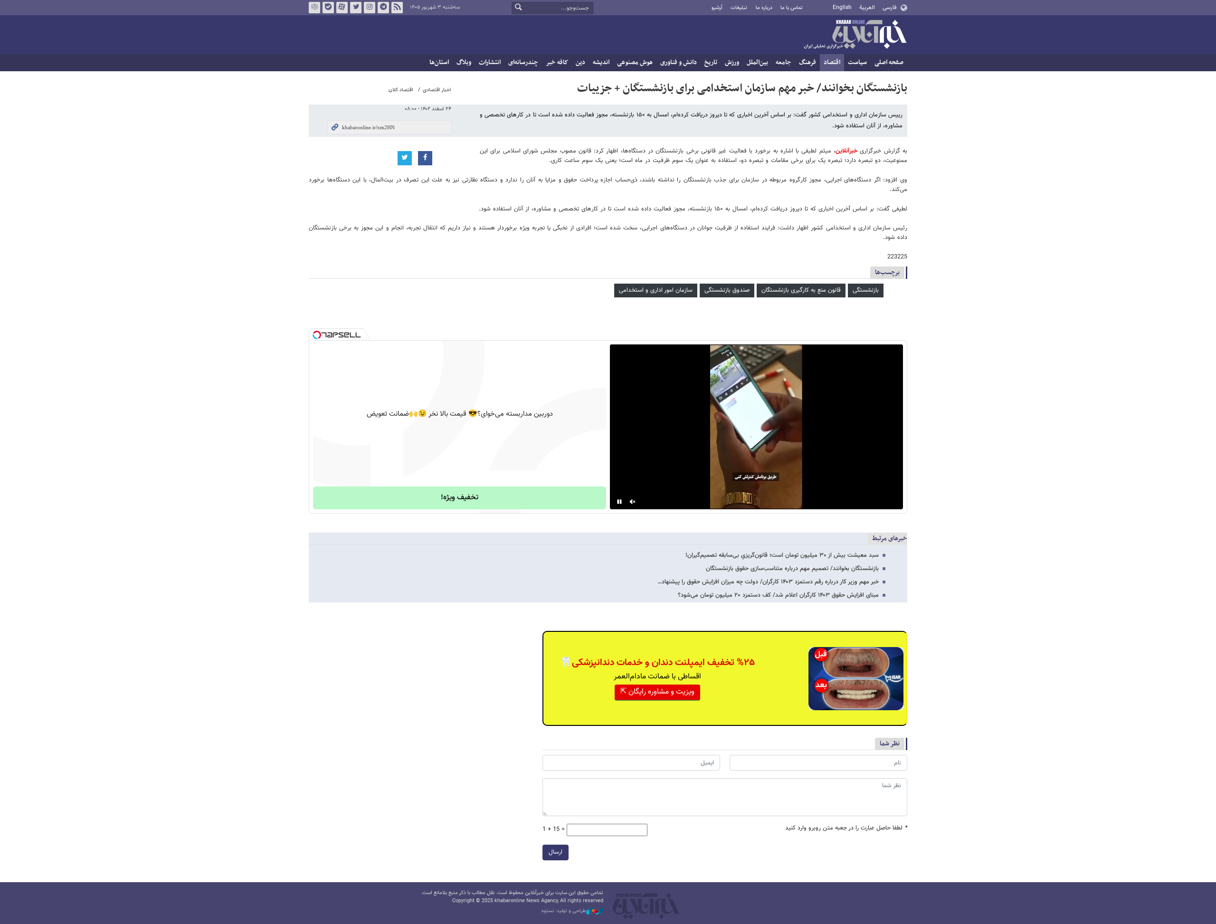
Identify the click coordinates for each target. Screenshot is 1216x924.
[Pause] (619, 501)
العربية (867, 7)
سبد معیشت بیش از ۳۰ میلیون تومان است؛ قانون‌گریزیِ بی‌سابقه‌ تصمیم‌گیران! (782, 555)
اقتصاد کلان (401, 90)
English (842, 7)
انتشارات (490, 62)
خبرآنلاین (855, 35)
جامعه (783, 62)
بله (328, 7)
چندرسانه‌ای (523, 62)
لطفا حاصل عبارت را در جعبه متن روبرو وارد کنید (846, 828)
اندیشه (601, 62)
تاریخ (710, 62)
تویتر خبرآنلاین (355, 7)
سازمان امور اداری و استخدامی (656, 290)
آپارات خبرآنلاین (342, 7)
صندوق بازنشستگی (727, 290)
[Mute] (632, 501)
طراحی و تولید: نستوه (564, 911)
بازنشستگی (866, 290)
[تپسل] (317, 335)
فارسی (889, 7)
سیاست (857, 62)
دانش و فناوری (678, 62)
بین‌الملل (757, 62)
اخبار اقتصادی (437, 90)
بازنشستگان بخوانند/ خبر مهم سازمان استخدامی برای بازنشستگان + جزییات (742, 88)
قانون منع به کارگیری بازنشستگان (801, 290)
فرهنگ (807, 62)
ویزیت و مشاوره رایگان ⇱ (657, 692)
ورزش (732, 62)
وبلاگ (463, 62)
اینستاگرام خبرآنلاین (369, 7)
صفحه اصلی (888, 62)
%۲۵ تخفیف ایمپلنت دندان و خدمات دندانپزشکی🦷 (657, 662)
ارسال (555, 852)
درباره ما (764, 8)
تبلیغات (739, 8)
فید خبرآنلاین (397, 7)
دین (580, 62)
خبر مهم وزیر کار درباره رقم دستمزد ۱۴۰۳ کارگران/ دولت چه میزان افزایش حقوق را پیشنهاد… (768, 582)
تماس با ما (791, 8)
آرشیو (717, 8)
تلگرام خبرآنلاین (383, 7)
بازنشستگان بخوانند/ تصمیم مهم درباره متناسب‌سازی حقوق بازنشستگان (792, 568)
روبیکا (314, 7)
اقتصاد (832, 62)
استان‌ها (439, 62)
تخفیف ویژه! (459, 498)
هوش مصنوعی (635, 62)
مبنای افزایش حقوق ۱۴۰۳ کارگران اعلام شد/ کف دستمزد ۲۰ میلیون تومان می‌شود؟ (778, 595)
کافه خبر (557, 62)
